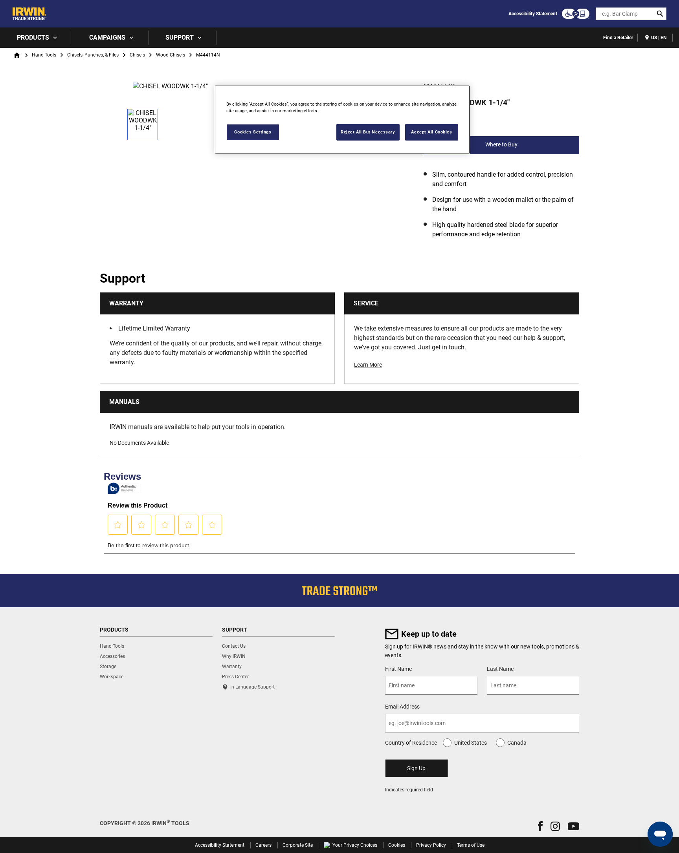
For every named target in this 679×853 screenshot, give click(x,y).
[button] (540, 826)
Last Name (500, 669)
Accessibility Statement (532, 13)
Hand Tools (44, 55)
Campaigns (107, 37)
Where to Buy (501, 144)
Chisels (137, 55)
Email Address (402, 706)
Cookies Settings (252, 132)
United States (470, 743)
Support (179, 37)
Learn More (368, 365)
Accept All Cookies (431, 132)
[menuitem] (36, 37)
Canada (517, 743)
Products (33, 37)
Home (17, 55)
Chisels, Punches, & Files (93, 55)
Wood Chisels (170, 55)
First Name (398, 669)
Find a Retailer (618, 37)
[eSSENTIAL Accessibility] (575, 14)
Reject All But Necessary (368, 132)
